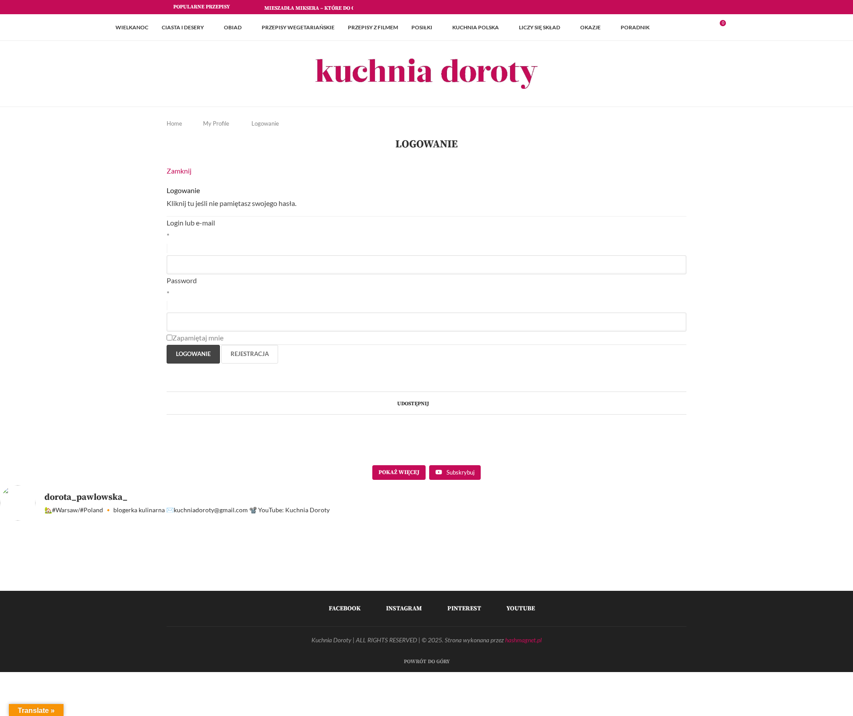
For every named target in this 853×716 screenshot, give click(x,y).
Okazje (590, 27)
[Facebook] (653, 7)
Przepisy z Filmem (373, 27)
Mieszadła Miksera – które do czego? (317, 8)
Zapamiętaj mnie (197, 337)
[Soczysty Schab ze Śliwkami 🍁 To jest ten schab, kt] (373, 582)
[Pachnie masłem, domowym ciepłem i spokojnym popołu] (51, 582)
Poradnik (635, 27)
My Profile (216, 123)
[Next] (256, 7)
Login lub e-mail (191, 222)
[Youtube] (684, 7)
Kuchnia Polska (475, 27)
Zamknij (179, 170)
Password (182, 280)
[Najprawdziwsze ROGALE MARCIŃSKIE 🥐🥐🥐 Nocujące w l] (480, 582)
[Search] (733, 27)
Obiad (233, 27)
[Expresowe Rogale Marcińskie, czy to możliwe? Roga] (587, 582)
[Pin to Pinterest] (441, 403)
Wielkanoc (132, 27)
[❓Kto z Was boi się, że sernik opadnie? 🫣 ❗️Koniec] (158, 582)
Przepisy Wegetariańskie (298, 27)
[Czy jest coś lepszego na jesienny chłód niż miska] (694, 582)
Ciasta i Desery (183, 27)
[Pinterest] (674, 7)
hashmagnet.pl (523, 640)
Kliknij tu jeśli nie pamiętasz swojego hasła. (231, 203)
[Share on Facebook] (432, 403)
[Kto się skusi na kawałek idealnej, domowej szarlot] (801, 582)
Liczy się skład (539, 27)
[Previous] (245, 7)
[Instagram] (664, 7)
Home (174, 123)
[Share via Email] (449, 403)
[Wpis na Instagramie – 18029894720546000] (266, 582)
